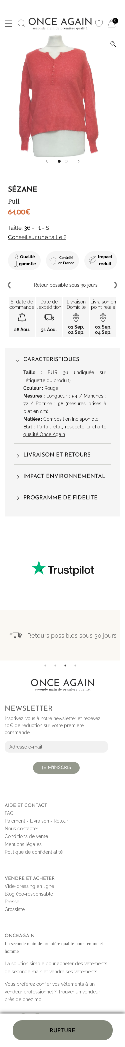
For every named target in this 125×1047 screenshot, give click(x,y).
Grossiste (15, 909)
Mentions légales (23, 844)
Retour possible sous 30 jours (62, 285)
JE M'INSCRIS (56, 767)
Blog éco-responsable (29, 894)
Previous (10, 285)
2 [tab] (55, 665)
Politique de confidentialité (34, 852)
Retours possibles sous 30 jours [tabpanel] (72, 635)
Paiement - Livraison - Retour (36, 821)
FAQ (9, 813)
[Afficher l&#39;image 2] (66, 161)
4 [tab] (75, 665)
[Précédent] (47, 161)
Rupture (62, 1031)
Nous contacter (21, 828)
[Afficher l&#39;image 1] (59, 161)
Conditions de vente (26, 836)
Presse (12, 901)
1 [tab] (45, 665)
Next (115, 285)
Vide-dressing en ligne (29, 886)
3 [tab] (65, 665)
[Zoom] (113, 44)
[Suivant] (79, 161)
